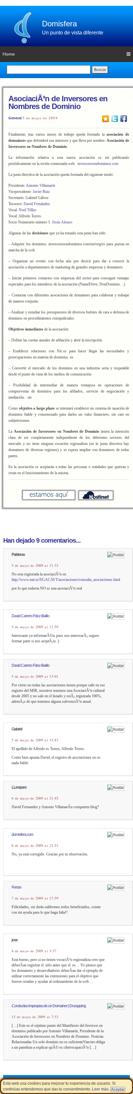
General (15, 118)
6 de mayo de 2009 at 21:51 (35, 845)
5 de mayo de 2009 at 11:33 (35, 565)
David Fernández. (37, 204)
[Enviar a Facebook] (123, 118)
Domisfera (59, 23)
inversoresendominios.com (97, 163)
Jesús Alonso (62, 222)
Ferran (16, 887)
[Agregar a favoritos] (105, 118)
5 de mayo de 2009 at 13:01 (35, 676)
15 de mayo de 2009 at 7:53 (35, 1017)
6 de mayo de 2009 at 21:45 (35, 798)
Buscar (100, 70)
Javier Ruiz (41, 191)
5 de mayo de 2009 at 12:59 (35, 627)
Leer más (100, 1089)
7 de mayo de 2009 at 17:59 (35, 898)
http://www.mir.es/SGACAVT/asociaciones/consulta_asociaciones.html (66, 579)
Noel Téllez (27, 210)
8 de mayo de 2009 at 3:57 (34, 951)
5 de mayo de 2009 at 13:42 (35, 740)
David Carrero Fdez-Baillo (30, 616)
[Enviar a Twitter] (114, 118)
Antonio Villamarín (40, 185)
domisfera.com (22, 834)
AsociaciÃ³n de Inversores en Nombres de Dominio (57, 102)
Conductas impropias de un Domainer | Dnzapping (49, 1006)
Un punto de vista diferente (72, 32)
